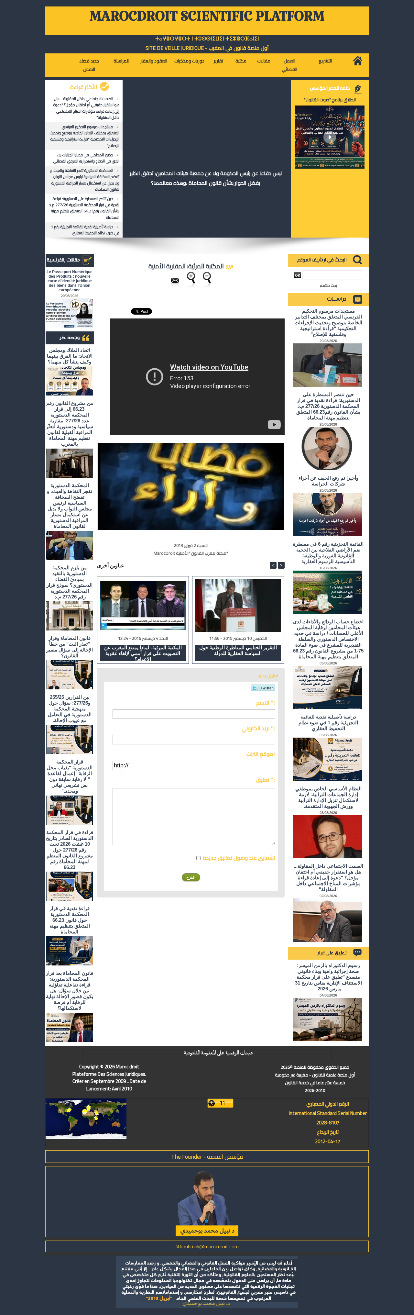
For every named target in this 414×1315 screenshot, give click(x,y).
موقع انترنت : (260, 754)
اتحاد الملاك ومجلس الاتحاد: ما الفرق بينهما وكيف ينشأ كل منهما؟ (70, 355)
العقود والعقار (153, 61)
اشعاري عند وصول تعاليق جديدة (239, 858)
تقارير (218, 61)
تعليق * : (265, 780)
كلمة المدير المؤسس (330, 88)
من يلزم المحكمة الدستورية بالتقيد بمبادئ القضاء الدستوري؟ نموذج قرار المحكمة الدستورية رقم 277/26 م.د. (70, 582)
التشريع (325, 61)
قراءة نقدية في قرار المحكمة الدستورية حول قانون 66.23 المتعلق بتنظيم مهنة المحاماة (69, 920)
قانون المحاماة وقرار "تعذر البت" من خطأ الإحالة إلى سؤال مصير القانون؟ (69, 646)
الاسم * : (265, 702)
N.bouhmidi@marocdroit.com (207, 1246)
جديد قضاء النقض (89, 65)
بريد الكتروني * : (258, 728)
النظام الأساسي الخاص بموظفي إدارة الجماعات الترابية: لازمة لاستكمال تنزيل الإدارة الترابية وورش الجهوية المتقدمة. (328, 797)
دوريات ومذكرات (189, 61)
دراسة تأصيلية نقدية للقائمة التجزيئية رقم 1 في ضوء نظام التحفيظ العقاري (85, 230)
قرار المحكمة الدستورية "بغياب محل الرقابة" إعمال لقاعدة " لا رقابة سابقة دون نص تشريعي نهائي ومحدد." (70, 776)
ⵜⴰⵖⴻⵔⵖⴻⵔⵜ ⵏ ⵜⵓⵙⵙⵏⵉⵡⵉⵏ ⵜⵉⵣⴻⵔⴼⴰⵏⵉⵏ (207, 38)
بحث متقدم (328, 285)
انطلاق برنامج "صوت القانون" (330, 99)
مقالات (263, 61)
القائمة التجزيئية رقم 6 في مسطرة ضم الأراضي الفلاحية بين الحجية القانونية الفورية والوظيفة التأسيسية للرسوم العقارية (328, 552)
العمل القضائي (289, 65)
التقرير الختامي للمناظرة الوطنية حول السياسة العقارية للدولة (238, 650)
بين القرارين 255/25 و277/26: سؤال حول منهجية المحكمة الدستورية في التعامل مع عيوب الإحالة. (70, 708)
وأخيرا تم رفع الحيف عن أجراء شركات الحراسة (328, 480)
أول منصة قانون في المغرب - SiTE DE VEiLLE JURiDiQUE (207, 48)
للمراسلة (121, 61)
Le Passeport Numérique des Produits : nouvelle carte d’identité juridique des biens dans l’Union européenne (70, 281)
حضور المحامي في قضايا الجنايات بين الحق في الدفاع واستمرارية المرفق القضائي (86, 158)
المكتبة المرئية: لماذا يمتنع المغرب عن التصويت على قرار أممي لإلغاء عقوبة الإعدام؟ (143, 653)
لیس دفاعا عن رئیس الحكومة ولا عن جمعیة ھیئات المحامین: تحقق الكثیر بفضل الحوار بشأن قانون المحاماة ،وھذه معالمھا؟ (206, 178)
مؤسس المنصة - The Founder (207, 1156)
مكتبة (240, 61)
